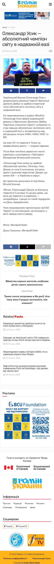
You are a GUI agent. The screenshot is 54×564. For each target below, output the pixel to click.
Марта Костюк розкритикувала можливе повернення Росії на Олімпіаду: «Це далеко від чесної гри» (25, 368)
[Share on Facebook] (11, 90)
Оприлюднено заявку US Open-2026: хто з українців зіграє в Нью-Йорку (25, 353)
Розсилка (29, 503)
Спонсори (7, 507)
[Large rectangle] (27, 419)
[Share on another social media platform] (43, 90)
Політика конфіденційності (17, 558)
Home (4, 27)
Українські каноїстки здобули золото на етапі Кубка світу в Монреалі (24, 324)
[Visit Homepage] (27, 4)
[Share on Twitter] (27, 90)
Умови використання (41, 558)
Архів (32, 507)
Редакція (18, 503)
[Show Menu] (50, 4)
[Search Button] (4, 4)
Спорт (12, 27)
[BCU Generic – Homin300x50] (27, 15)
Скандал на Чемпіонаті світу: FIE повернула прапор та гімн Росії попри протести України (26, 339)
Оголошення (21, 507)
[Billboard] (27, 260)
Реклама (40, 503)
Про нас (6, 503)
